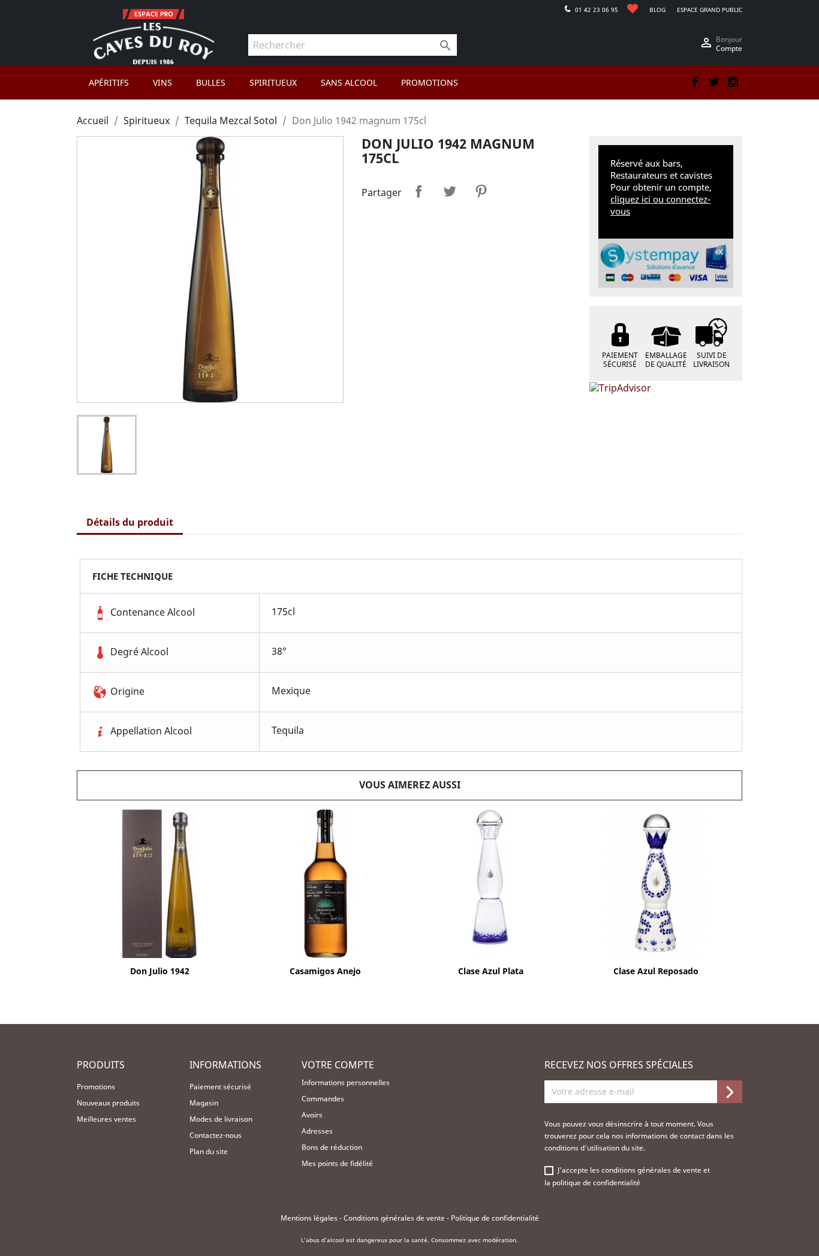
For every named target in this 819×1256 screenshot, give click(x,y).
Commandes (323, 1099)
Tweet (450, 191)
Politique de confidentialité (495, 1218)
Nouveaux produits (108, 1103)
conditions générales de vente (652, 1170)
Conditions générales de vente (395, 1218)
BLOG (657, 9)
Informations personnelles (346, 1082)
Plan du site (208, 1151)
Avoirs (312, 1115)
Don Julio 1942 (159, 971)
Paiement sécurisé (220, 1087)
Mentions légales (310, 1218)
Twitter (713, 82)
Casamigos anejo (325, 971)
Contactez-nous (215, 1135)
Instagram (732, 82)
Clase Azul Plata (490, 971)
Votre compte (338, 1064)
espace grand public (709, 9)
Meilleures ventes (106, 1119)
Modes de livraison (220, 1119)
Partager (418, 191)
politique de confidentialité (596, 1182)
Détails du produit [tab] (129, 522)
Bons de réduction (332, 1147)
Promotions (96, 1087)
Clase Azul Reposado (655, 971)
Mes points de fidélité (337, 1163)
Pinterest (481, 191)
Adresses (317, 1131)
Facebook (694, 82)
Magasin (203, 1103)
